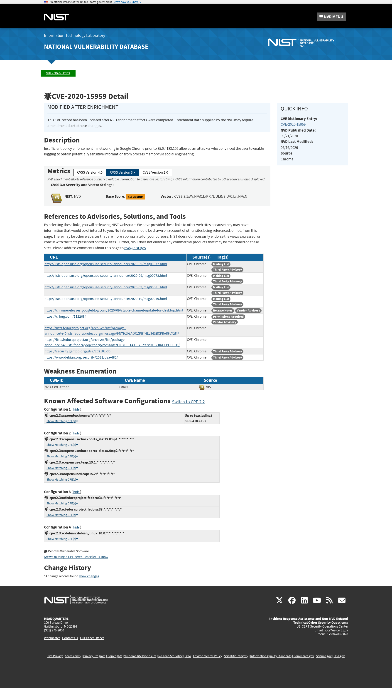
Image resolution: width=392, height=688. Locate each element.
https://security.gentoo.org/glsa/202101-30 (77, 351)
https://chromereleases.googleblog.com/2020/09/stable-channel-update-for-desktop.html (113, 310)
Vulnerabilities (58, 73)
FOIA (188, 656)
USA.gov (339, 656)
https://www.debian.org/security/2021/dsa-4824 (81, 357)
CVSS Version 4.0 (90, 172)
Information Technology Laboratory (74, 35)
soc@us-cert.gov (336, 630)
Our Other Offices (92, 638)
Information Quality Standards (271, 656)
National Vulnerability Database (96, 46)
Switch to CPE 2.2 (188, 402)
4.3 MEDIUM (135, 197)
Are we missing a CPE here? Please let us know (76, 557)
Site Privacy (55, 656)
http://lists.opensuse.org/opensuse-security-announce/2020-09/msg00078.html (105, 275)
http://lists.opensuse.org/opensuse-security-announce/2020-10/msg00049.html (105, 299)
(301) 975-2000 (54, 630)
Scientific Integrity (236, 656)
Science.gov (324, 656)
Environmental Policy (207, 656)
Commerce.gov (304, 656)
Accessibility (73, 656)
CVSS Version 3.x (122, 172)
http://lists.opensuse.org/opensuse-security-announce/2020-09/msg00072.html (105, 264)
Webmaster (52, 638)
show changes (89, 576)
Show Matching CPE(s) (61, 421)
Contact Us (70, 638)
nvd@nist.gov (135, 248)
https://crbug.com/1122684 (65, 316)
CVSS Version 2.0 (155, 172)
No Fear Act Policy (170, 656)
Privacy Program (94, 656)
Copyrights (115, 656)
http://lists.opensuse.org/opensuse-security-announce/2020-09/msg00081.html (105, 287)
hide (76, 409)
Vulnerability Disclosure (140, 656)
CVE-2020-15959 (293, 124)
